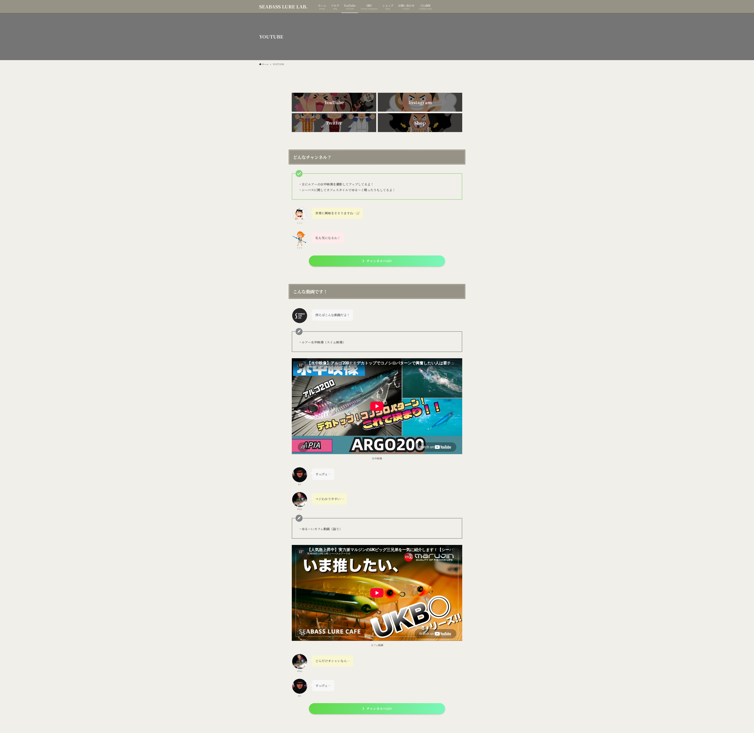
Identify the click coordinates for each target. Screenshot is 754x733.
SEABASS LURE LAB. (283, 6)
